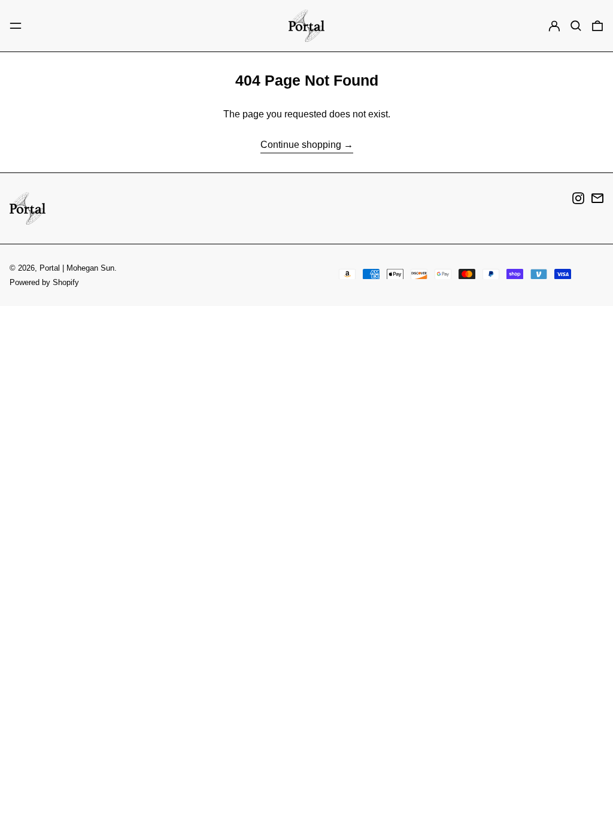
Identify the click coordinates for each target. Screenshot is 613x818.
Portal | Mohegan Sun (77, 267)
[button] (576, 26)
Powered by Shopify (44, 282)
